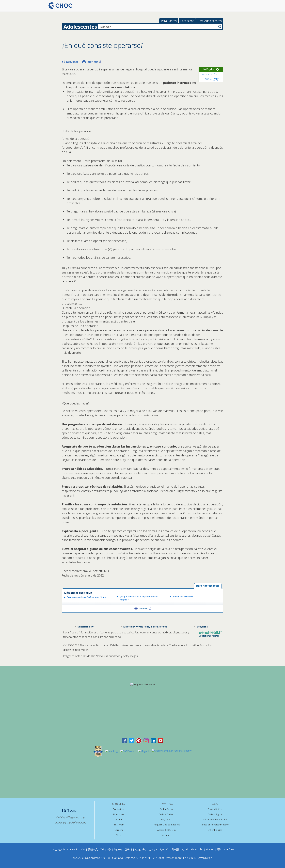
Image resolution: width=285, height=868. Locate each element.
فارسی (153, 849)
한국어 (128, 849)
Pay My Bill (166, 819)
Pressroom (118, 824)
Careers (118, 829)
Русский (164, 849)
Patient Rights (215, 814)
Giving (118, 835)
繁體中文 (93, 849)
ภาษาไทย (228, 849)
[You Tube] (160, 740)
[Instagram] (146, 740)
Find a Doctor (166, 809)
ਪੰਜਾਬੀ (194, 849)
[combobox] (157, 26)
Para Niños (187, 21)
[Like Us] (124, 740)
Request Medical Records (167, 824)
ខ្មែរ (202, 849)
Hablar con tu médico (183, 596)
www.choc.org (173, 857)
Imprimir (92, 61)
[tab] (208, 586)
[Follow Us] (131, 740)
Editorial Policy (86, 626)
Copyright (202, 626)
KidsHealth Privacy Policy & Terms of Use (145, 626)
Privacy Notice (215, 809)
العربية (185, 849)
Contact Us (118, 809)
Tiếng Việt (106, 849)
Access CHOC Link (166, 829)
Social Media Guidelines (215, 819)
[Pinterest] (139, 740)
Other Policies (215, 829)
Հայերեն (140, 849)
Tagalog (118, 849)
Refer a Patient (166, 814)
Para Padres (169, 21)
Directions (118, 814)
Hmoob (210, 849)
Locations (118, 819)
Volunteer (167, 835)
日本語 (175, 849)
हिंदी (219, 849)
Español (80, 849)
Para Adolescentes (210, 21)
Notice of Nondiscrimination (215, 824)
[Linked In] (153, 740)
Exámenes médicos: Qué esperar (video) (86, 597)
